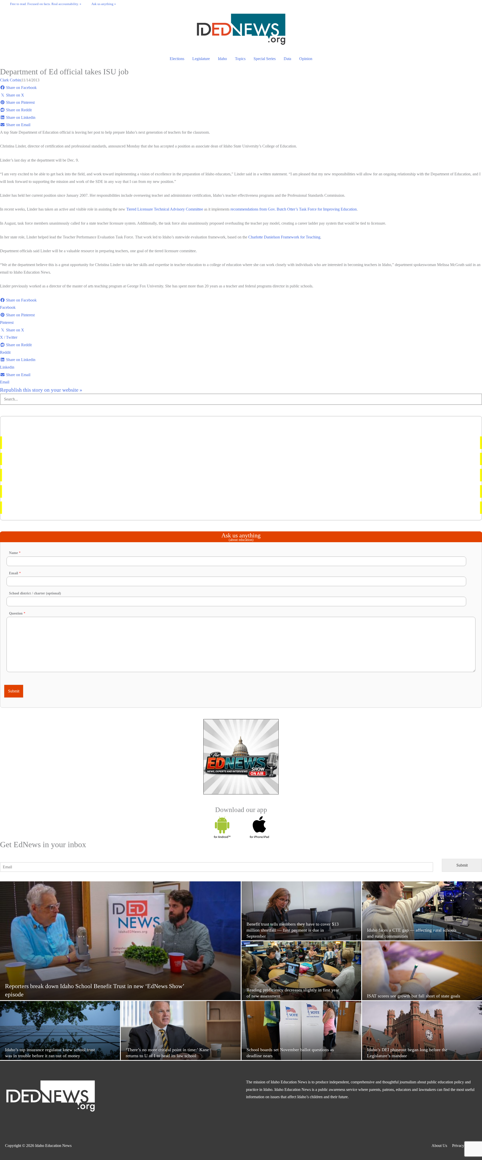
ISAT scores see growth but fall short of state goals (47, 475)
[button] (472, 3)
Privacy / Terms (464, 1145)
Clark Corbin (10, 80)
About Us (439, 1145)
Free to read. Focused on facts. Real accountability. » (45, 4)
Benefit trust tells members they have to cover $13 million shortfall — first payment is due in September (89, 442)
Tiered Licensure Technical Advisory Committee (164, 209)
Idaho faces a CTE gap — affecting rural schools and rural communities (63, 459)
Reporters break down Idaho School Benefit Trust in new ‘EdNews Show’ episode (72, 491)
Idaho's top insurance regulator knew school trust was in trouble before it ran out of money (78, 508)
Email (15, 573)
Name (15, 553)
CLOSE (140, 1116)
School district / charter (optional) (35, 593)
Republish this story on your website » (41, 390)
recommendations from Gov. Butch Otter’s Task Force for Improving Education (293, 209)
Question (17, 613)
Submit (13, 691)
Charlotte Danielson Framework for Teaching (284, 237)
